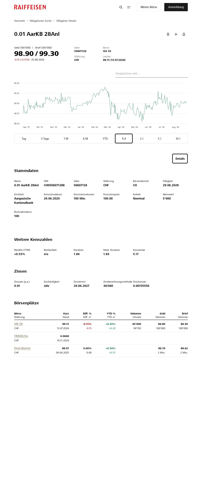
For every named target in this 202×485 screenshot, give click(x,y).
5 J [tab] (159, 138)
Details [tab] (180, 158)
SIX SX (18, 323)
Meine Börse (149, 7)
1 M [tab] (66, 138)
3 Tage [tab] (45, 138)
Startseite (19, 20)
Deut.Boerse (22, 348)
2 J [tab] (141, 138)
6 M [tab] (85, 138)
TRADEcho (21, 336)
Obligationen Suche (40, 20)
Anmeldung (176, 7)
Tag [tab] (24, 138)
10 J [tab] (178, 138)
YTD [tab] (105, 138)
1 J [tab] (124, 138)
